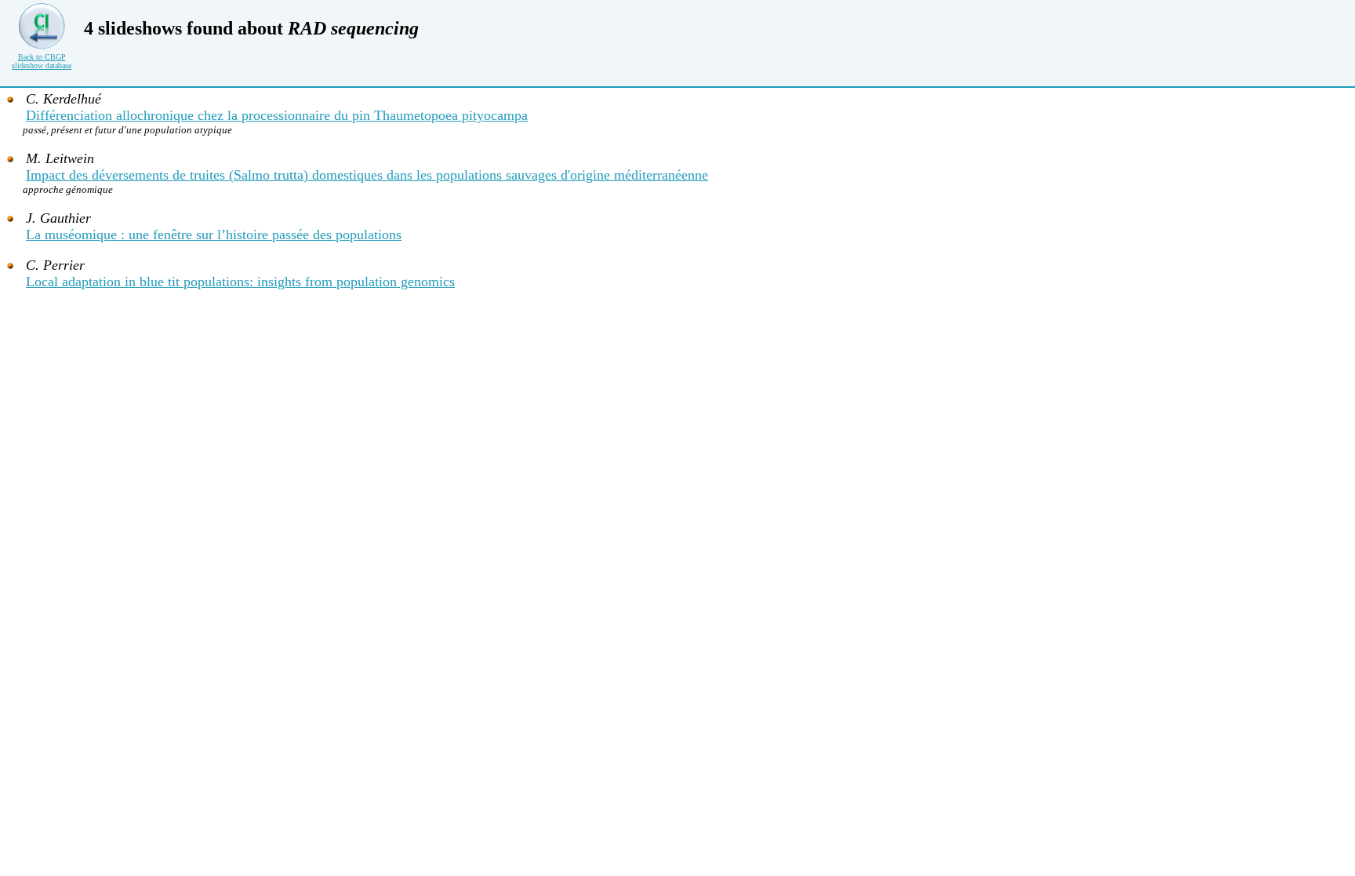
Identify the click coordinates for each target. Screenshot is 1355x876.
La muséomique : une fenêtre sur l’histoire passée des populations (213, 234)
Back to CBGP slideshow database (41, 61)
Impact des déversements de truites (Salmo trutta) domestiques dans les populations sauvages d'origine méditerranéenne (367, 175)
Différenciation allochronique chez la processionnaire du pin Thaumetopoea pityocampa (277, 115)
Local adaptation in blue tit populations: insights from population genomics (240, 281)
